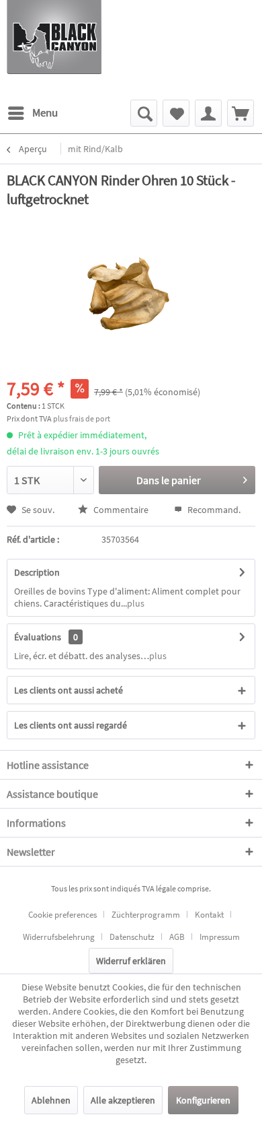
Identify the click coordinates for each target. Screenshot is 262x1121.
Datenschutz (132, 937)
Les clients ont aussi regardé (70, 725)
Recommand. (213, 510)
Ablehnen (51, 1100)
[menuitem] (32, 113)
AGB (177, 937)
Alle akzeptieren (123, 1100)
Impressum (220, 937)
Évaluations (37, 637)
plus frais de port (81, 418)
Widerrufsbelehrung (59, 937)
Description (37, 572)
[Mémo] (176, 113)
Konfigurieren (203, 1100)
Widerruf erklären (131, 961)
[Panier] (240, 113)
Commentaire (120, 510)
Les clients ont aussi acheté (68, 690)
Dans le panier (168, 480)
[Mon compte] (208, 113)
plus (135, 603)
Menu (45, 112)
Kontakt (209, 914)
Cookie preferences (62, 914)
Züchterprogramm (146, 914)
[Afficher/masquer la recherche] (143, 113)
